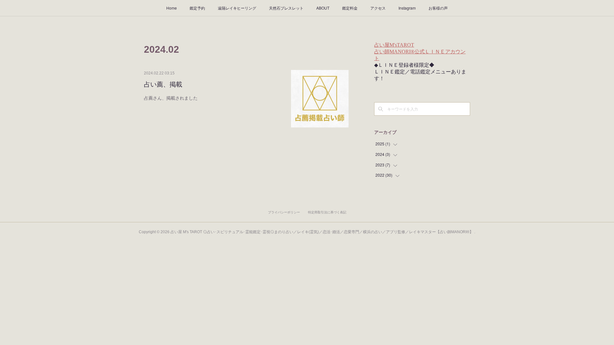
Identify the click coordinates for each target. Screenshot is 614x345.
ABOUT (322, 8)
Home (171, 8)
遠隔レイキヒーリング (237, 8)
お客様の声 (438, 8)
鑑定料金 (350, 8)
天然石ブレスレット (286, 8)
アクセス (378, 8)
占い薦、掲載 (163, 84)
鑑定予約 (197, 8)
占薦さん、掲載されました (171, 98)
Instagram (407, 8)
